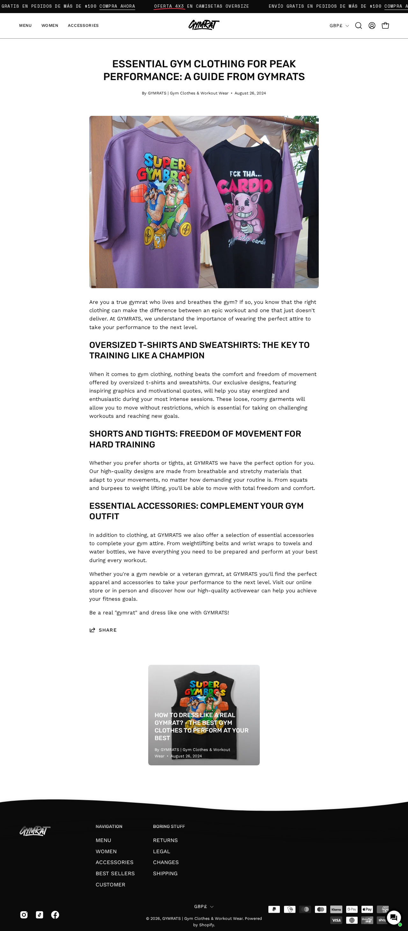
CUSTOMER (110, 884)
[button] (358, 25)
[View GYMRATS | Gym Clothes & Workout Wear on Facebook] (54, 915)
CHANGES (166, 862)
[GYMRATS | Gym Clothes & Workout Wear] (204, 26)
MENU (103, 840)
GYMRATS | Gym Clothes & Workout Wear (202, 918)
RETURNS (165, 840)
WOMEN (106, 851)
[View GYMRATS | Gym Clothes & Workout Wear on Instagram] (22, 915)
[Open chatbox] (394, 918)
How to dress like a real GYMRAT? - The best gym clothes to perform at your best (202, 726)
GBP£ (336, 25)
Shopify (206, 924)
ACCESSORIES (115, 862)
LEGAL (161, 851)
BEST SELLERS (115, 873)
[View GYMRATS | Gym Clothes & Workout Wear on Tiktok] (38, 915)
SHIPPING (165, 873)
